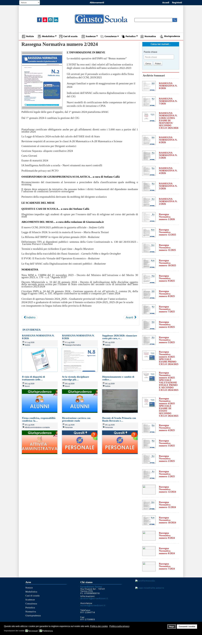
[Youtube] (45, 19)
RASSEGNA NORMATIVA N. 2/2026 (168, 201)
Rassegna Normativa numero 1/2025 (167, 474)
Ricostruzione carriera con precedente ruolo (76, 419)
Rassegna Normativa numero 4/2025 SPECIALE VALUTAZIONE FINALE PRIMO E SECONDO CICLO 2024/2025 (168, 381)
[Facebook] (39, 19)
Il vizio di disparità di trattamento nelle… (33, 378)
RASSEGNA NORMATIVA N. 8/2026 (168, 86)
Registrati (177, 2)
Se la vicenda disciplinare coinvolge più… (75, 378)
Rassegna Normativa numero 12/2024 (167, 489)
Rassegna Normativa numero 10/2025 (167, 263)
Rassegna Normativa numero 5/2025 (167, 340)
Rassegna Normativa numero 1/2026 (167, 217)
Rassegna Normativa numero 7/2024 (167, 566)
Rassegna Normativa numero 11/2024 (167, 504)
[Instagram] (50, 19)
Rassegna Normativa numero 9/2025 (167, 278)
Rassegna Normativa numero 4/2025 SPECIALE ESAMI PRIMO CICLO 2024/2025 (168, 358)
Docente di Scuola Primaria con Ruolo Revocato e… (119, 419)
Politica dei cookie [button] (99, 626)
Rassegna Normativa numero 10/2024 (167, 520)
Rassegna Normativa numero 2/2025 (167, 458)
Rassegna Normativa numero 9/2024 (167, 535)
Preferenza (47, 631)
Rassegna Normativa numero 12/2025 (167, 232)
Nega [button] (171, 626)
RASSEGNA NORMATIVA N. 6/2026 (168, 140)
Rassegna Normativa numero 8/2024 (167, 551)
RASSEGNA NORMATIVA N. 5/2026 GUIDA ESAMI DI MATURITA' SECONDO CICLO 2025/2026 (168, 120)
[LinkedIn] (56, 19)
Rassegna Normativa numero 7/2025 (167, 309)
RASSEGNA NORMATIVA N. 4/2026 (168, 170)
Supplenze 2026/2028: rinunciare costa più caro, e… (119, 337)
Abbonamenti (97, 2)
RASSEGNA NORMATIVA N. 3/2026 (168, 186)
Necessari (33, 631)
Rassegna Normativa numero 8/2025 (167, 294)
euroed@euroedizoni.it (92, 605)
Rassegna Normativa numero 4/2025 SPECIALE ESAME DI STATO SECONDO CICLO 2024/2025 (168, 407)
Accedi (165, 2)
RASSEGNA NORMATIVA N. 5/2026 (168, 155)
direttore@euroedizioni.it (94, 598)
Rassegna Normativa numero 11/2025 (167, 247)
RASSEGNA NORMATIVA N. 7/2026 (168, 101)
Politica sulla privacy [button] (119, 626)
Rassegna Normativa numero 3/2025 (167, 443)
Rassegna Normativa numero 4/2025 (167, 428)
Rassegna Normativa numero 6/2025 (167, 324)
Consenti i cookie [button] (187, 626)
